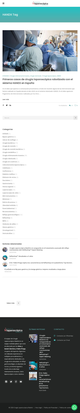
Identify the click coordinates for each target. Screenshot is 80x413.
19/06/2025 (8, 271)
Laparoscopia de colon (10, 193)
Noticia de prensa (9, 202)
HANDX (59, 76)
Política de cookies (65, 408)
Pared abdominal (8, 208)
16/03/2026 (12, 252)
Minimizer (6, 199)
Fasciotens (6, 180)
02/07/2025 (13, 265)
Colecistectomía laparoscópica (13, 165)
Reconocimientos (9, 211)
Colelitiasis (6, 168)
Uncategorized (8, 230)
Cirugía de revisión (9, 146)
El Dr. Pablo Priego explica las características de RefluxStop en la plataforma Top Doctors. (40, 263)
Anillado (5, 134)
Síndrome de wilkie (9, 224)
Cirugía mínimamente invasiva (20, 76)
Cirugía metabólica (9, 152)
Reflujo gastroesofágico (11, 215)
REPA (4, 221)
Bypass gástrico (8, 137)
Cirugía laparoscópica (49, 76)
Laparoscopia (7, 190)
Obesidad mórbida (9, 205)
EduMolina (64, 105)
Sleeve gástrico (8, 227)
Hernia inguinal (8, 187)
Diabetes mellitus (9, 174)
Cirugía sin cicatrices (10, 162)
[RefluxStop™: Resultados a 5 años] (5, 257)
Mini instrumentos (9, 196)
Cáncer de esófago (9, 140)
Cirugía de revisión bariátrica (13, 149)
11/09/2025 (12, 258)
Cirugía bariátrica (9, 143)
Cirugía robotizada (35, 76)
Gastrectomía (7, 183)
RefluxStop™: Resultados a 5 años (21, 256)
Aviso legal (38, 408)
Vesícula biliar (7, 233)
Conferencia (7, 171)
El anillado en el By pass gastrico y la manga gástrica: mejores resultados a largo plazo (35, 269)
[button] (74, 407)
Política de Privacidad (50, 408)
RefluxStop (6, 218)
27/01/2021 (6, 76)
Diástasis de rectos (9, 177)
